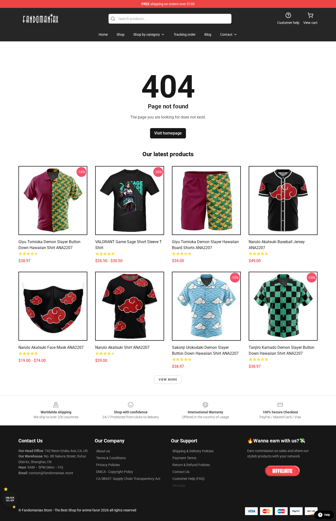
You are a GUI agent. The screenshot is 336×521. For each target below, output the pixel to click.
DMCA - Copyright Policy (114, 472)
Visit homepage (168, 133)
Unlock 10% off (10, 499)
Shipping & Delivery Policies (193, 451)
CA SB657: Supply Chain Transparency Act (128, 479)
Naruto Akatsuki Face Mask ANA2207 (51, 347)
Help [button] (327, 515)
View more (168, 379)
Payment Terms (184, 458)
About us (103, 451)
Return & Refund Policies (191, 465)
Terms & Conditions (111, 458)
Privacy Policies (108, 465)
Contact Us (180, 472)
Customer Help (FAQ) (188, 479)
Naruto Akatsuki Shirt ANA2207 (122, 347)
